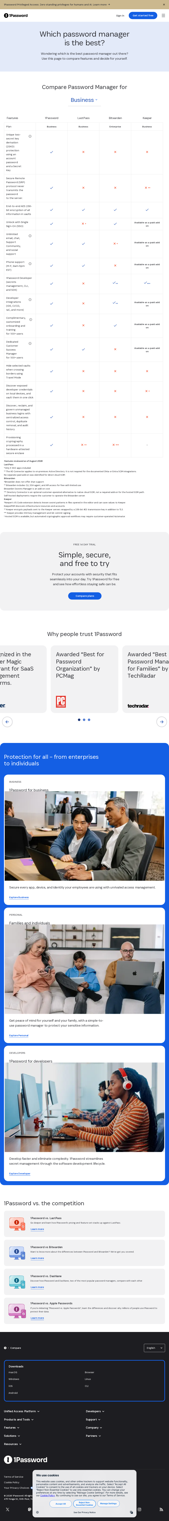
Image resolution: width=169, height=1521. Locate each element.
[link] (143, 15)
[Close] (164, 5)
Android (13, 1393)
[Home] (5, 1348)
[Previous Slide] (7, 722)
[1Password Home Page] (16, 15)
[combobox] (84, 100)
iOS (11, 1386)
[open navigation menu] (163, 15)
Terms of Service (13, 1476)
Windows (14, 1379)
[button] (84, 100)
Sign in (120, 15)
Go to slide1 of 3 (79, 720)
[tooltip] (30, 136)
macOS (13, 1372)
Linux (88, 1379)
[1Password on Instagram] (139, 1509)
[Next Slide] (161, 722)
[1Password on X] (7, 1509)
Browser (89, 1372)
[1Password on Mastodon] (29, 1509)
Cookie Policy (11, 1482)
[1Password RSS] (161, 1509)
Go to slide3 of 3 (89, 720)
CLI (86, 1386)
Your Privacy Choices (16, 1488)
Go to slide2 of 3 (84, 720)
